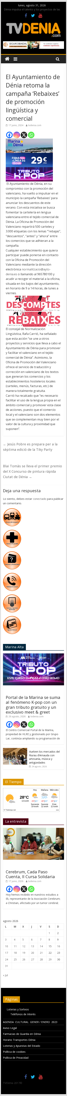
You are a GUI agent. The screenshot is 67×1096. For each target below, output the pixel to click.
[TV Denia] (7, 59)
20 (32, 952)
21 (41, 952)
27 (32, 959)
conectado (39, 499)
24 (6, 959)
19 (23, 952)
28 (41, 959)
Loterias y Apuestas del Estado (21, 1046)
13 (32, 946)
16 (58, 946)
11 (15, 946)
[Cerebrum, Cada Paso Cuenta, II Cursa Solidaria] (33, 830)
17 (6, 952)
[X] (24, 135)
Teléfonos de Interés (23, 1014)
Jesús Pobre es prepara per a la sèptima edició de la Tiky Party (30, 447)
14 (41, 946)
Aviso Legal (10, 1028)
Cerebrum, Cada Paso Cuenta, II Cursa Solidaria (30, 874)
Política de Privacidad (15, 1057)
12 (23, 946)
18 (15, 952)
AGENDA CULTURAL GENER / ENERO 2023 (30, 1022)
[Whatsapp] (31, 135)
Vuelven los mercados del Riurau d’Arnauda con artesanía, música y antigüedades (44, 757)
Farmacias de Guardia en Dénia (22, 1034)
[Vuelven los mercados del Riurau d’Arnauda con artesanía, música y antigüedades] (15, 750)
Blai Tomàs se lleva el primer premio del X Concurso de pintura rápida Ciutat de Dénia (32, 471)
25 (15, 959)
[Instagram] (16, 135)
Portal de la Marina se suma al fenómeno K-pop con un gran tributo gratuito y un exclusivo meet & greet (33, 704)
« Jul (5, 975)
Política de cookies (14, 1051)
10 (6, 946)
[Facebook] (9, 135)
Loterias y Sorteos (18, 1009)
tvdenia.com (34, 125)
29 (50, 959)
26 (23, 959)
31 (6, 966)
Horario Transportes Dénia (19, 1040)
